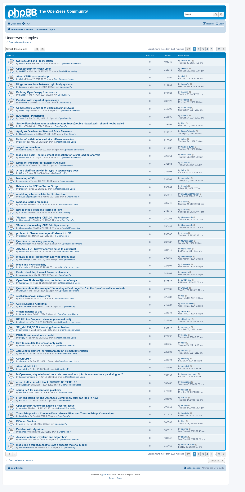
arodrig (22, 408)
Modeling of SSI (25, 178)
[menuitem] (26, 23)
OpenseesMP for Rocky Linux (33, 68)
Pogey (22, 338)
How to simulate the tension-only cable (39, 343)
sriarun (22, 439)
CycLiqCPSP (23, 358)
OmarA (22, 314)
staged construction (28, 147)
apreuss (23, 275)
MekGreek (24, 157)
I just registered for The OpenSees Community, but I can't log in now (57, 397)
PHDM (22, 400)
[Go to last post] (193, 60)
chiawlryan (24, 322)
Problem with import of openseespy (37, 100)
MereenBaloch (26, 447)
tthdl (21, 79)
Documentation (66, 165)
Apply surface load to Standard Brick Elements (44, 131)
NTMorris (23, 165)
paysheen (23, 330)
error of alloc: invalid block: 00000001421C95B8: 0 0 (46, 382)
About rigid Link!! (26, 366)
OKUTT (22, 71)
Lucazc (22, 353)
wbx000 (22, 291)
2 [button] (198, 49)
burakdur (23, 416)
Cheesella (23, 267)
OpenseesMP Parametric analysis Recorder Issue (45, 405)
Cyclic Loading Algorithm (31, 303)
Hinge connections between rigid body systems (44, 84)
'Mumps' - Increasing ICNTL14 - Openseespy (42, 217)
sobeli (21, 142)
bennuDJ (23, 87)
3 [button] (203, 49)
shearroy (23, 361)
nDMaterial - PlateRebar (30, 115)
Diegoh (22, 189)
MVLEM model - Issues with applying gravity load (45, 256)
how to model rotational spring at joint (39, 209)
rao (20, 298)
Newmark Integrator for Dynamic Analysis (40, 162)
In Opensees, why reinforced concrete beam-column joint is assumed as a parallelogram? (69, 374)
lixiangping (24, 385)
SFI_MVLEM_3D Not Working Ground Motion (42, 327)
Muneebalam (25, 244)
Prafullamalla (25, 306)
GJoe (21, 173)
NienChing (24, 110)
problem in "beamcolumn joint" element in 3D (43, 233)
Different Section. (26, 421)
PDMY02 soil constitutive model (35, 335)
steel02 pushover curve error (33, 296)
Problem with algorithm (30, 429)
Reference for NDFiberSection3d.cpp (37, 186)
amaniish (23, 369)
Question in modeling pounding (35, 241)
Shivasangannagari (28, 197)
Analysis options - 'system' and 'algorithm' (41, 437)
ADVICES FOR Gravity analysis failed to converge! (46, 249)
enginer (22, 432)
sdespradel (24, 63)
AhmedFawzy (25, 150)
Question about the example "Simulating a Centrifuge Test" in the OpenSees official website (70, 288)
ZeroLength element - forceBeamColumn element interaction (52, 350)
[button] (188, 49)
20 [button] (219, 49)
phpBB (105, 475)
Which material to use (29, 311)
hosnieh (22, 392)
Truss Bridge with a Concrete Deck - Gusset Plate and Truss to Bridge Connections (65, 413)
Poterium (23, 102)
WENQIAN (24, 283)
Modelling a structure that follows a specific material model (51, 444)
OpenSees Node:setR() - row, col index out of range (46, 280)
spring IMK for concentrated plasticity (38, 390)
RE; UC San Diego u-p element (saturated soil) (43, 319)
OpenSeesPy (66, 87)
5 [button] (211, 49)
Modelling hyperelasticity (31, 264)
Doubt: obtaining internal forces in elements (42, 272)
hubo (21, 345)
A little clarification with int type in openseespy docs (47, 170)
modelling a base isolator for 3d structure (40, 194)
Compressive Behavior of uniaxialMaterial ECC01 (45, 107)
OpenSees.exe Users (71, 63)
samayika (23, 181)
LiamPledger (25, 259)
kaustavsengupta (27, 377)
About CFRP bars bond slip (32, 76)
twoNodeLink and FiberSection (34, 60)
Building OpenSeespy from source (36, 92)
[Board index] (22, 12)
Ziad (21, 126)
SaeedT (22, 95)
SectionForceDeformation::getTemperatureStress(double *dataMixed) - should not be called (70, 123)
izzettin (22, 204)
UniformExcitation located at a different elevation (45, 139)
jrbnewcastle (25, 220)
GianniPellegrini (26, 134)
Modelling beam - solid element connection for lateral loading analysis (58, 154)
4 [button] (207, 49)
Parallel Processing (68, 71)
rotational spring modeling (32, 202)
